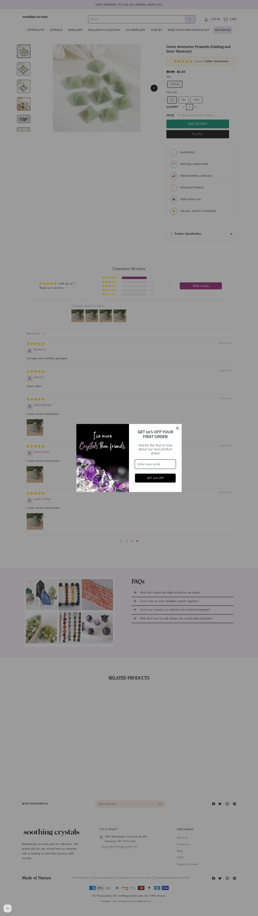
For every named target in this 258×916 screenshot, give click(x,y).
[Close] (177, 428)
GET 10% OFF (155, 478)
